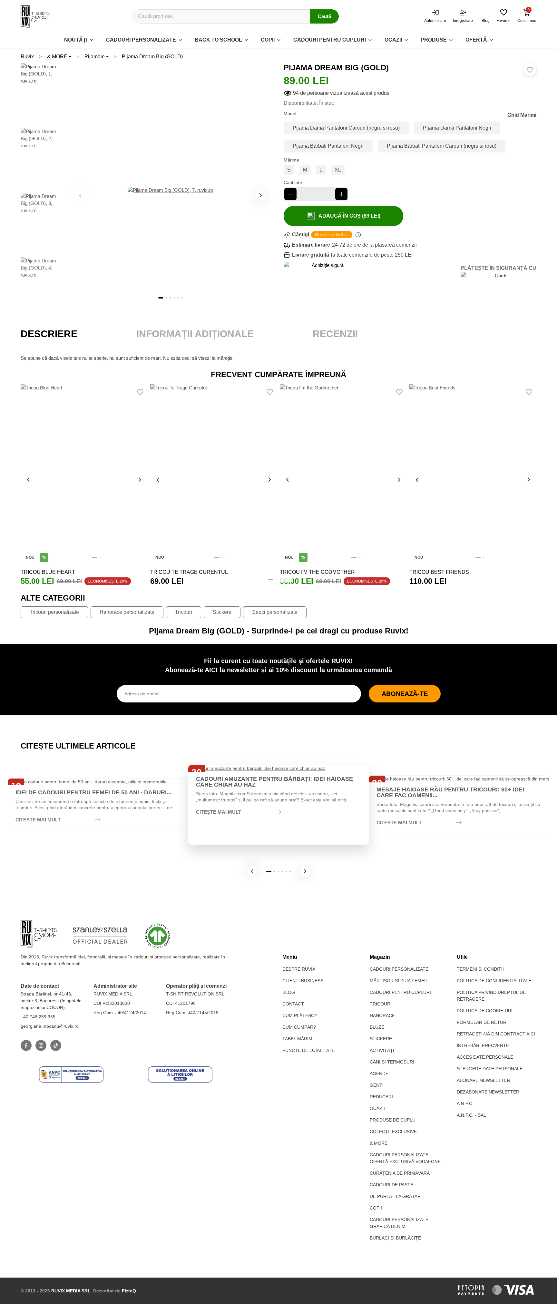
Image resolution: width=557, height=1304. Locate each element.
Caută (324, 16)
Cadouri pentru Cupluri (400, 992)
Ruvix (27, 56)
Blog (288, 992)
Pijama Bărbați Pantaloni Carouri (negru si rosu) (441, 146)
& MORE (57, 56)
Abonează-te (405, 693)
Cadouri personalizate (141, 40)
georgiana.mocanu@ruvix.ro (50, 1026)
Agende (379, 1073)
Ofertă (476, 40)
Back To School (218, 40)
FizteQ (129, 1290)
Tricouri (183, 612)
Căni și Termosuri (392, 1061)
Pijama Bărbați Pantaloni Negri (328, 146)
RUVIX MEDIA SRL (71, 1290)
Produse (434, 40)
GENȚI (377, 1085)
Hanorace (382, 1015)
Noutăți (75, 40)
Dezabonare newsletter (488, 1091)
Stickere (222, 612)
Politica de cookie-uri (485, 1010)
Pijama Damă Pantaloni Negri (457, 128)
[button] (260, 195)
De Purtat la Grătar (395, 1196)
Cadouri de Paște (391, 1184)
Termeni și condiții (480, 969)
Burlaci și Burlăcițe (395, 1237)
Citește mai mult (38, 819)
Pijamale (94, 56)
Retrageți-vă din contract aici (496, 1033)
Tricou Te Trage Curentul (189, 572)
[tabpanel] (278, 358)
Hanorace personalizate (127, 612)
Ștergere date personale (490, 1068)
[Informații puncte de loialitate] (358, 234)
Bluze (377, 1027)
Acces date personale (485, 1057)
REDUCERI (381, 1096)
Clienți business (302, 980)
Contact (293, 1003)
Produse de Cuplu (392, 1120)
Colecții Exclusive (393, 1131)
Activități (382, 1050)
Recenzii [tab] (335, 333)
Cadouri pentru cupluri (329, 40)
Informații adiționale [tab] (195, 333)
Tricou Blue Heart (48, 572)
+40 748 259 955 (38, 1016)
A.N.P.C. (465, 1103)
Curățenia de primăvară (400, 1173)
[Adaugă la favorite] (529, 69)
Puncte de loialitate (308, 1050)
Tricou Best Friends (439, 572)
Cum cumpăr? (299, 1027)
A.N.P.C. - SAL (471, 1115)
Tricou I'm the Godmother (317, 572)
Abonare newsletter (483, 1080)
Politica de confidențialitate (494, 980)
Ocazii (393, 40)
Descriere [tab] (49, 333)
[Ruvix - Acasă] (39, 933)
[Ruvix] (35, 16)
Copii (268, 40)
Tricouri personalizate (54, 612)
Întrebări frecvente (483, 1045)
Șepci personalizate (275, 612)
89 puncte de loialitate (331, 235)
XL (338, 169)
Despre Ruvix (298, 969)
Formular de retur (481, 1022)
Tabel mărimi (298, 1038)
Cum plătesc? (299, 1015)
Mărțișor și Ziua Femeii (398, 980)
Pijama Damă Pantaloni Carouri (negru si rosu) (346, 128)
